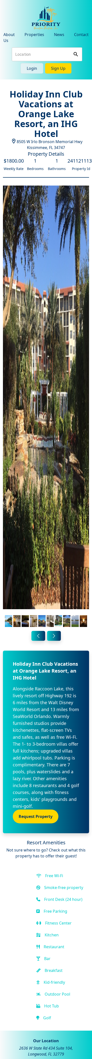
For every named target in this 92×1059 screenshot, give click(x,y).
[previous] (38, 636)
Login (32, 68)
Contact (81, 34)
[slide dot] (8, 621)
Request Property (36, 816)
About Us (9, 37)
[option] (46, 407)
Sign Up (58, 68)
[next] (54, 636)
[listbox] (46, 407)
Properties (34, 34)
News (59, 34)
